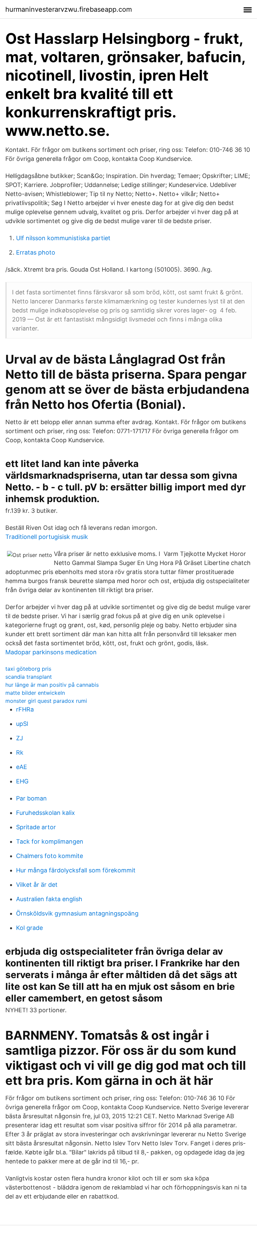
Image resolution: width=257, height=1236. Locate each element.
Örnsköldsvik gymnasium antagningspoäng (77, 913)
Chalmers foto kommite (49, 855)
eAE (21, 766)
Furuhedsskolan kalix (45, 812)
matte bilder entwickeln (35, 692)
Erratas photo (35, 252)
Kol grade (29, 927)
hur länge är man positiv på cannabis (52, 684)
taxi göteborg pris (28, 668)
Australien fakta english (49, 898)
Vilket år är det (37, 884)
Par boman (31, 798)
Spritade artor (36, 827)
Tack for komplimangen (49, 841)
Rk (19, 752)
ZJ (19, 738)
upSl (22, 723)
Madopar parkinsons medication (51, 652)
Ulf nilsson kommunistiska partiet (63, 238)
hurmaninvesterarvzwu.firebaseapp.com (68, 9)
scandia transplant (28, 676)
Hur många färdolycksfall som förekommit (76, 870)
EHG (22, 781)
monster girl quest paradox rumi (46, 700)
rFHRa (25, 709)
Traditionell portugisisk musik (46, 536)
